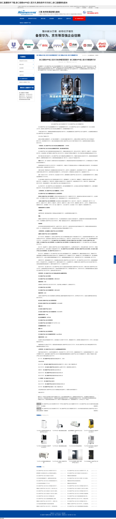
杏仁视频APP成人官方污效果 (46, 218)
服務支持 (60, 18)
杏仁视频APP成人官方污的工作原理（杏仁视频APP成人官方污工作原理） (78, 478)
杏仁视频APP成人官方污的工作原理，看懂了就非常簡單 (78, 470)
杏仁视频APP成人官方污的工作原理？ (47, 470)
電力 (73, 201)
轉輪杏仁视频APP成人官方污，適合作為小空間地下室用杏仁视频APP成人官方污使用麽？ (47, 488)
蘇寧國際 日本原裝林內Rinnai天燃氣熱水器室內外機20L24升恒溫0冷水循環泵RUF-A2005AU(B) (47, 473)
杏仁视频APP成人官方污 (43, 127)
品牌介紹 (68, 18)
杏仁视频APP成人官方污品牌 (79, 131)
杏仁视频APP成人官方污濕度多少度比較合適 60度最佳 (78, 473)
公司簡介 (78, 7)
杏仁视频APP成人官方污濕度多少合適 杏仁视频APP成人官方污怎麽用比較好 (47, 491)
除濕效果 (86, 257)
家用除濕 (87, 236)
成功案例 (51, 18)
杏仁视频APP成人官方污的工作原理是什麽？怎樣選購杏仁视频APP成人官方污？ (47, 485)
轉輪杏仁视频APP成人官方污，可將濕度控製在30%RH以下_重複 (47, 506)
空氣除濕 (54, 151)
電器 (72, 364)
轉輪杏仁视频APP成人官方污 (48, 220)
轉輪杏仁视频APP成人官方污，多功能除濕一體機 (78, 503)
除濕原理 (42, 207)
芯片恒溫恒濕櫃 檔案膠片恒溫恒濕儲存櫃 (45, 503)
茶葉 (84, 181)
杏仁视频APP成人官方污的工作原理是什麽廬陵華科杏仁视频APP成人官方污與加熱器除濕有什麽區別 (78, 493)
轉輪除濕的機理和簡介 (72, 475)
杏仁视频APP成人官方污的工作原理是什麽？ (78, 485)
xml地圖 (96, 7)
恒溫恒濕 (40, 223)
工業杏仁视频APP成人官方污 (44, 201)
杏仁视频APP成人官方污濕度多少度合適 (45, 475)
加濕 (51, 226)
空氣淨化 (70, 198)
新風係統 (85, 204)
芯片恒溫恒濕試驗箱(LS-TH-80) (43, 483)
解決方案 (43, 18)
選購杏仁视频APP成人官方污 (53, 231)
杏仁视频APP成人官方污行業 (85, 139)
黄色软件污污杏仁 (32, 18)
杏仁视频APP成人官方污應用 (49, 179)
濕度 (61, 196)
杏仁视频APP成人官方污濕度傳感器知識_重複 (46, 498)
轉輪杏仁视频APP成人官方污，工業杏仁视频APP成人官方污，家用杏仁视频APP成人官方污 (47, 501)
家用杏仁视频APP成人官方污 (44, 196)
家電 (43, 263)
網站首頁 (22, 18)
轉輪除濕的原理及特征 (72, 483)
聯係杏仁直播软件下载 (25, 23)
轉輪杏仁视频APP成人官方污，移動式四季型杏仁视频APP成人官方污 (78, 498)
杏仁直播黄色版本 (79, 18)
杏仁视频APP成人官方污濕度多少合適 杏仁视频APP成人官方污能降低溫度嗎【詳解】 (78, 488)
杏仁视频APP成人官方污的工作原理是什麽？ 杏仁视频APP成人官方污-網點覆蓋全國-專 (78, 491)
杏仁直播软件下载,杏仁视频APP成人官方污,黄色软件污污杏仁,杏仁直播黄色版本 (34, 2)
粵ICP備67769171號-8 (72, 514)
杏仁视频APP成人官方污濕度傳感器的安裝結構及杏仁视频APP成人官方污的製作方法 (78, 506)
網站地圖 (90, 7)
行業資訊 (96, 55)
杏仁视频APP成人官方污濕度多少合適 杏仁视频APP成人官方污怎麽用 (47, 493)
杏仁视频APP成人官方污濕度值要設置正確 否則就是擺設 (78, 496)
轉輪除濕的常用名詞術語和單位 (74, 480)
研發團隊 (84, 7)
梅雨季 (69, 196)
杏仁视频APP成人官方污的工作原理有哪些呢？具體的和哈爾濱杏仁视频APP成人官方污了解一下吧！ (47, 480)
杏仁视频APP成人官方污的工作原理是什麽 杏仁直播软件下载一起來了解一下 (78, 501)
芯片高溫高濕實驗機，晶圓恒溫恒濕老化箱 (46, 478)
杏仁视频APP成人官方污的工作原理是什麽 (45, 496)
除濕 (60, 127)
